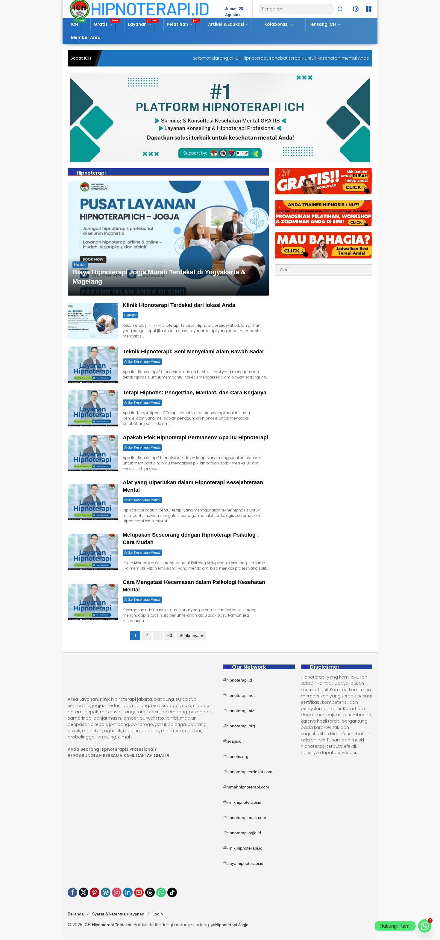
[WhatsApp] (161, 892)
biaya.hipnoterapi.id (244, 863)
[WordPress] (105, 892)
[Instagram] (117, 892)
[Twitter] (83, 892)
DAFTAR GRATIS (152, 755)
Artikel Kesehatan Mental (142, 361)
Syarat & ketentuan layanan (118, 914)
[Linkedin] (128, 892)
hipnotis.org (237, 756)
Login (157, 914)
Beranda (76, 914)
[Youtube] (139, 892)
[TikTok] (172, 892)
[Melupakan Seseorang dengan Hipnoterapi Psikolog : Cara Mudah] (93, 552)
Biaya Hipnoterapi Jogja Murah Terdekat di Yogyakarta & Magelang (159, 276)
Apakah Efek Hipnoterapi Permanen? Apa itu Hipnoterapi (195, 438)
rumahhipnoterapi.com (247, 787)
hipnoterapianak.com (246, 817)
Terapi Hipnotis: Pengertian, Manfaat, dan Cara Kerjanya (194, 393)
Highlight (80, 264)
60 (169, 635)
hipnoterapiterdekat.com (249, 771)
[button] (340, 9)
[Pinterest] (94, 892)
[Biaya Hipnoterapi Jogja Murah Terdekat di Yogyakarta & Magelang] (168, 238)
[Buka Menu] (368, 9)
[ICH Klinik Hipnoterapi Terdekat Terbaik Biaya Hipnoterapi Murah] (139, 8)
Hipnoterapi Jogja (231, 924)
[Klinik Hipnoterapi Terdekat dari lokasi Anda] (93, 321)
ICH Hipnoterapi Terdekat (107, 924)
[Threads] (150, 892)
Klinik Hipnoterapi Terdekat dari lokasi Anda (179, 305)
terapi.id (234, 741)
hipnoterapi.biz (240, 710)
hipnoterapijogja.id (243, 832)
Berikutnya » (191, 635)
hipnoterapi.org (240, 725)
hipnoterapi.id (239, 680)
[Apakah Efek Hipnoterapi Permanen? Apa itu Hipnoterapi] (93, 453)
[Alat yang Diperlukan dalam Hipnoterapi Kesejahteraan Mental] (93, 502)
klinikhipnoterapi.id (243, 802)
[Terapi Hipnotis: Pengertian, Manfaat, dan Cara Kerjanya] (93, 408)
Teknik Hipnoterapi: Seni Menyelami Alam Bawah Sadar (193, 352)
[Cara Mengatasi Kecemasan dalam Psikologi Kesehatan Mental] (93, 602)
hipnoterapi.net (240, 695)
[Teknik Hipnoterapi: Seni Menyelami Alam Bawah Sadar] (93, 364)
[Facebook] (72, 892)
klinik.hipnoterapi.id (244, 848)
